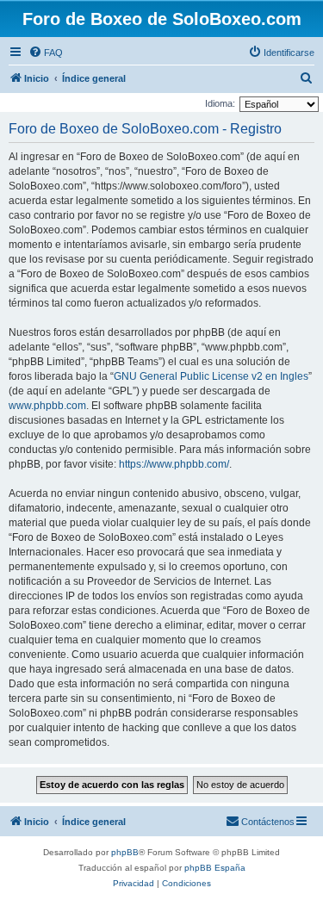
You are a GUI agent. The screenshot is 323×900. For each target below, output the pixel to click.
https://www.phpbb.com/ (174, 464)
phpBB (125, 852)
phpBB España (214, 867)
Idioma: (220, 103)
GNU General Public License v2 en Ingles (211, 376)
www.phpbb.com (47, 406)
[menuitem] (45, 52)
